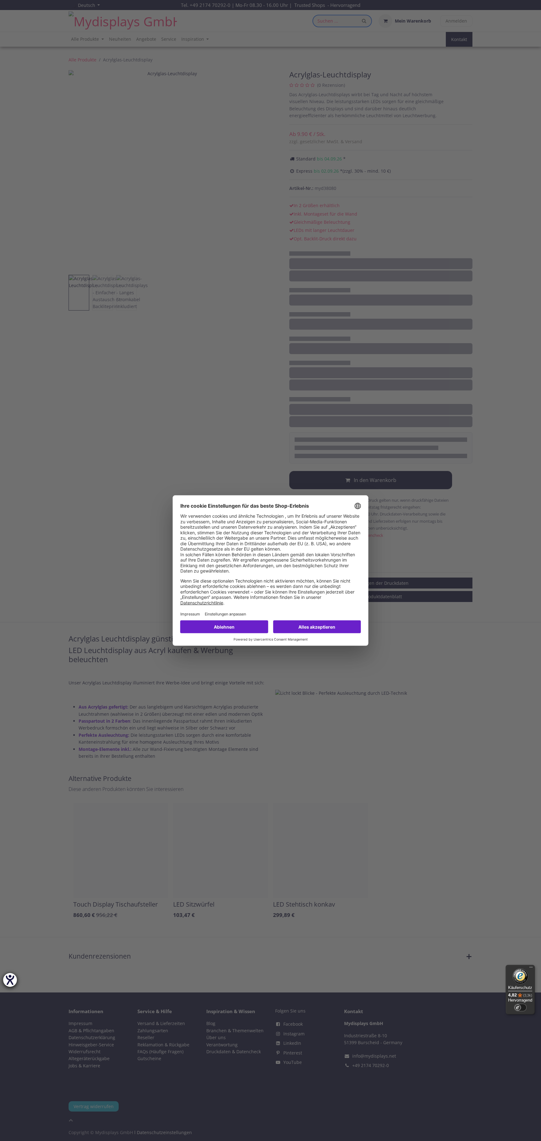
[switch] (520, 1007)
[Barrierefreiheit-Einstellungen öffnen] (10, 980)
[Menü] (531, 968)
